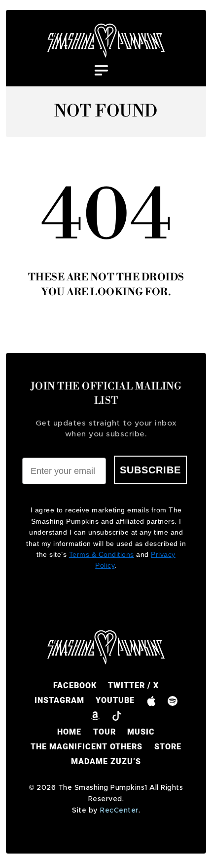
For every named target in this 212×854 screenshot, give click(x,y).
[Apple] (151, 700)
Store (167, 746)
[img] (106, 40)
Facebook (75, 685)
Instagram (59, 700)
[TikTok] (116, 715)
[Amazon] (95, 715)
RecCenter (119, 810)
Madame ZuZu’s (106, 761)
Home (69, 732)
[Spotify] (172, 700)
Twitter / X (133, 685)
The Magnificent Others (86, 746)
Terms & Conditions (101, 554)
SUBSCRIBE (150, 470)
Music (141, 732)
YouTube (115, 700)
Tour (104, 732)
